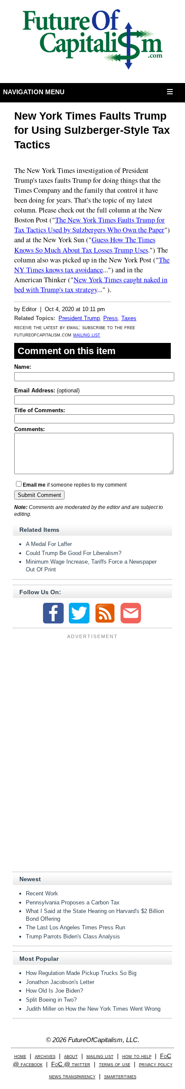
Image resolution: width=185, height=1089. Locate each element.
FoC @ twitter (70, 1064)
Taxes (128, 318)
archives (45, 1056)
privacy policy (156, 1064)
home (20, 1056)
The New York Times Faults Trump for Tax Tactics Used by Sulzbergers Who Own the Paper (89, 224)
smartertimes (120, 1076)
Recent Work (42, 893)
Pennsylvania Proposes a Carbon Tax (73, 902)
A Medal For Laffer (49, 544)
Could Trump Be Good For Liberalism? (73, 553)
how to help (136, 1056)
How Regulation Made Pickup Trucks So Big (81, 973)
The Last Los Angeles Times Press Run (75, 927)
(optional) (47, 390)
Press (110, 318)
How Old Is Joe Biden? (54, 990)
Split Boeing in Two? (51, 999)
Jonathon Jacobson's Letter (60, 982)
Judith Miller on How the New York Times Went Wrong (93, 1009)
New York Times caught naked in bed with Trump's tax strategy (90, 284)
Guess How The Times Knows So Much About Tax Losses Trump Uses (84, 244)
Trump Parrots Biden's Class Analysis (73, 936)
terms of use (114, 1064)
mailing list (86, 334)
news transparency (72, 1076)
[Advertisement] (92, 696)
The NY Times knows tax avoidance (92, 265)
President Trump (79, 318)
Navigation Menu (34, 92)
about (71, 1056)
